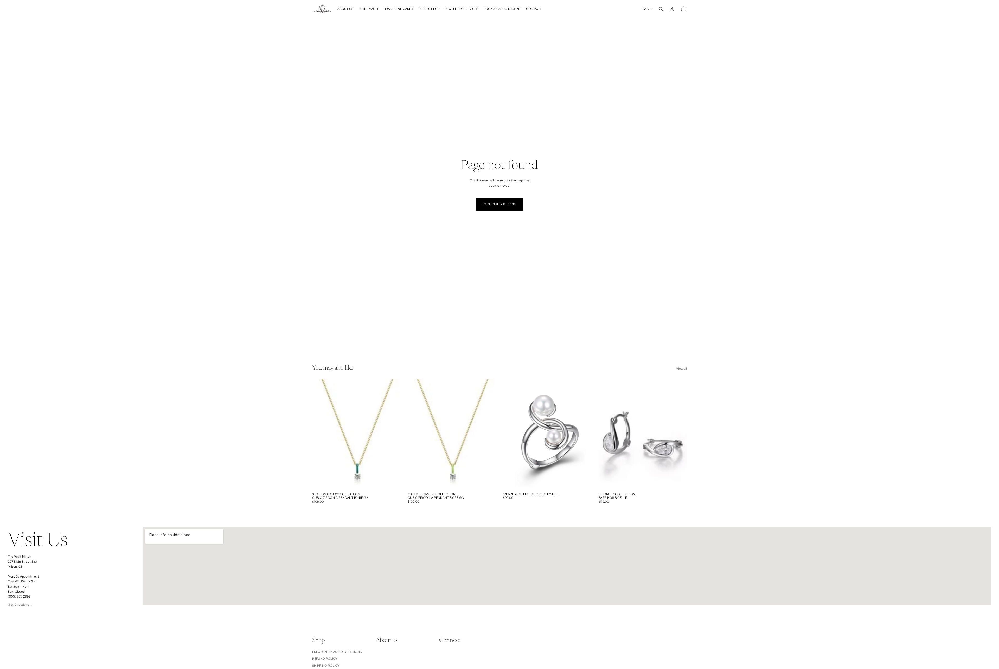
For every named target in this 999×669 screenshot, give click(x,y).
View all (681, 368)
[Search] (661, 9)
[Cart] (683, 9)
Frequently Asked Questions (337, 652)
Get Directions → (20, 604)
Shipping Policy (326, 666)
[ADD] (393, 481)
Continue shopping (499, 204)
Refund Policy (324, 659)
